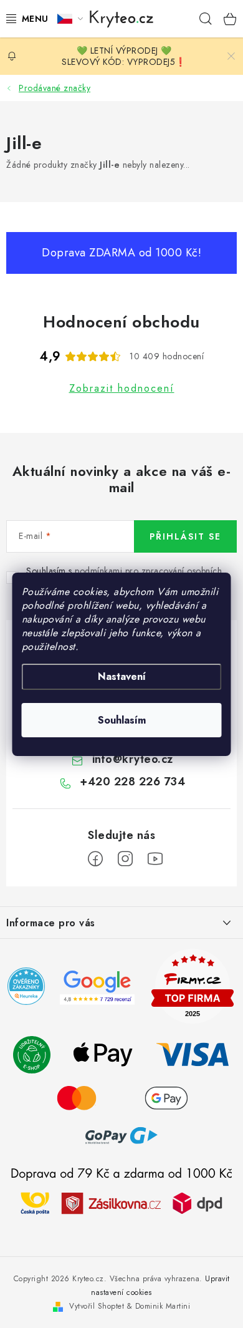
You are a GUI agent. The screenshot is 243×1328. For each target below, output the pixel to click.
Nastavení (122, 676)
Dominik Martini (163, 1306)
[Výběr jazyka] (70, 18)
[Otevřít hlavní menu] (24, 18)
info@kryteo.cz (132, 759)
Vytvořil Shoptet (96, 1306)
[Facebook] (95, 858)
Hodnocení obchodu (121, 322)
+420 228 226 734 (132, 781)
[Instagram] (125, 858)
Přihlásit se (185, 536)
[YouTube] (155, 858)
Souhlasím (122, 720)
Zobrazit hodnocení (121, 388)
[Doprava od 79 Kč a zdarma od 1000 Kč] (121, 1202)
